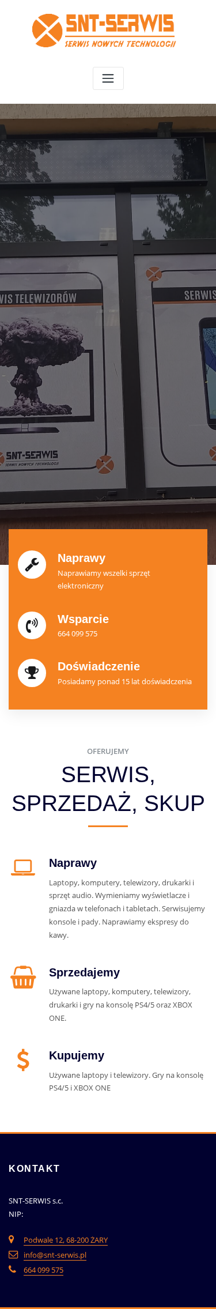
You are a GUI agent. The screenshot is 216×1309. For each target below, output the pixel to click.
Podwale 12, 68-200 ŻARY (66, 1240)
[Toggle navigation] (108, 78)
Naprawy (73, 863)
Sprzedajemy (84, 972)
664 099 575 (43, 1270)
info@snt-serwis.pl (55, 1255)
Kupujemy (76, 1055)
